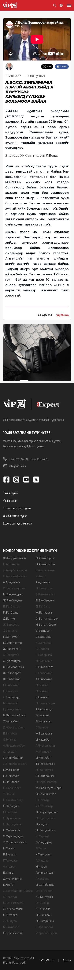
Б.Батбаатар (11, 606)
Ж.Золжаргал (44, 733)
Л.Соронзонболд (14, 842)
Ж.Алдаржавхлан (14, 558)
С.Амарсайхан (45, 570)
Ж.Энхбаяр (43, 909)
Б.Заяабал (10, 733)
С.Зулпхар (10, 739)
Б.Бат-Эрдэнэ (45, 600)
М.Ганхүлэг (10, 703)
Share (63, 66)
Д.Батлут (9, 618)
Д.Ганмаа (42, 691)
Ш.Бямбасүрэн (13, 667)
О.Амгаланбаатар (15, 576)
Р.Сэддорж (43, 842)
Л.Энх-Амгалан (13, 909)
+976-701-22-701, (19, 459)
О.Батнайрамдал (47, 618)
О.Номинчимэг (46, 794)
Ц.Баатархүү (44, 588)
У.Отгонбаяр (44, 806)
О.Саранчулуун (13, 836)
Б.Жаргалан (44, 721)
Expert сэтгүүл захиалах (17, 523)
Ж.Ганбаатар (11, 679)
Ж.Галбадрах (12, 673)
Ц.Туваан (9, 848)
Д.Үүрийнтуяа (12, 878)
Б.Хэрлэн (9, 884)
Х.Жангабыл (11, 721)
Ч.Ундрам (9, 866)
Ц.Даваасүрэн (45, 703)
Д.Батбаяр (43, 606)
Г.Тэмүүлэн (10, 860)
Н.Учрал (41, 866)
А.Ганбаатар (44, 679)
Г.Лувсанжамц (45, 745)
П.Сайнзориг (11, 830)
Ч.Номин (9, 794)
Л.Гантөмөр (11, 697)
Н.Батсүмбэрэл (46, 624)
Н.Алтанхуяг (11, 564)
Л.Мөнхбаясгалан (15, 763)
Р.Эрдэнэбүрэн (46, 933)
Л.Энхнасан (43, 915)
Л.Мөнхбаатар (13, 757)
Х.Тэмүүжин (44, 854)
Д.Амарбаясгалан (15, 570)
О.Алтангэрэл (45, 558)
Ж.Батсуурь (11, 624)
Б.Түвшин (9, 854)
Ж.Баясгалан (11, 649)
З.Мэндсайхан (45, 776)
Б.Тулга (41, 848)
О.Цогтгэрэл (44, 891)
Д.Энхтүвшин (45, 921)
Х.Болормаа (11, 655)
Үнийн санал (10, 500)
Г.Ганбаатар (11, 685)
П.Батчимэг (11, 636)
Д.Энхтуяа (10, 921)
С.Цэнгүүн (10, 897)
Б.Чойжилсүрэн (13, 903)
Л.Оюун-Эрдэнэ (46, 812)
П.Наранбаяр (12, 788)
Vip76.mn (62, 315)
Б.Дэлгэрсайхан (14, 715)
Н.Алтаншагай (45, 564)
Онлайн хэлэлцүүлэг (15, 516)
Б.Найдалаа (11, 782)
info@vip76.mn (17, 466)
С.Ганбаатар (44, 673)
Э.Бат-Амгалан (45, 594)
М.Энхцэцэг (11, 927)
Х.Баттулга (10, 630)
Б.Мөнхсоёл (11, 770)
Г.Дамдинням (12, 709)
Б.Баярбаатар (12, 643)
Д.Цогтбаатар (45, 884)
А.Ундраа (42, 860)
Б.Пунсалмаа (12, 818)
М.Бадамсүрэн (13, 594)
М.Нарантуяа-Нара (48, 788)
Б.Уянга (8, 872)
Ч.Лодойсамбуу (14, 745)
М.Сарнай (42, 836)
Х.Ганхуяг (42, 697)
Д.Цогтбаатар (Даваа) (18, 891)
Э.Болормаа (44, 655)
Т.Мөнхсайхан (45, 763)
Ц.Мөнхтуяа (11, 776)
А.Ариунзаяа (11, 582)
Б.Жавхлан (43, 715)
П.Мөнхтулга (44, 770)
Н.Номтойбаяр (13, 800)
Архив (67, 960)
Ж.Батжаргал (44, 612)
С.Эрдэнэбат (44, 927)
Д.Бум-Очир (44, 661)
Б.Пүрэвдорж (12, 824)
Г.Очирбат (10, 812)
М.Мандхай (43, 751)
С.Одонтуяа (11, 806)
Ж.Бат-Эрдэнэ (12, 600)
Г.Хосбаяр (42, 878)
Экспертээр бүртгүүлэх (17, 508)
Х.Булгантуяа (12, 661)
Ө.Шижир (42, 903)
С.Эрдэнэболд (13, 933)
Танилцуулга (10, 493)
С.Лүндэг (9, 751)
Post (48, 66)
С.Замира (42, 727)
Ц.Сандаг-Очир (46, 830)
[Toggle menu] (68, 5)
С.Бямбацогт (44, 667)
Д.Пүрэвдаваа (45, 818)
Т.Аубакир (43, 582)
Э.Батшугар (43, 636)
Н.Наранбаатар (46, 782)
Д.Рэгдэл (42, 824)
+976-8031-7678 (39, 459)
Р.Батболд (10, 612)
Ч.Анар (40, 576)
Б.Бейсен (42, 649)
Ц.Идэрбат (43, 739)
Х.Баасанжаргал (14, 588)
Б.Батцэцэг (43, 630)
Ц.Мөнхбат (43, 757)
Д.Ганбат (42, 685)
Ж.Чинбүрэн (44, 897)
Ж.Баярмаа (43, 643)
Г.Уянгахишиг (45, 872)
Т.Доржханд (44, 709)
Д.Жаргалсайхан (14, 727)
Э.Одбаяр (42, 800)
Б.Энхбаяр (10, 915)
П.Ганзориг (10, 691)
